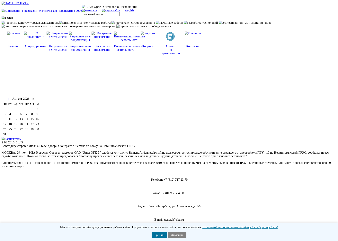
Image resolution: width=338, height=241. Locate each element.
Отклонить (177, 235)
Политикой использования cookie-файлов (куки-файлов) (240, 227)
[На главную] (15, 3)
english (129, 10)
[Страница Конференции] (42, 10)
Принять (159, 235)
